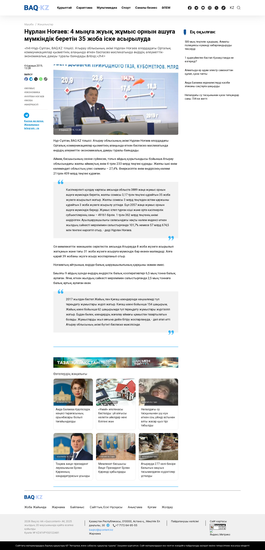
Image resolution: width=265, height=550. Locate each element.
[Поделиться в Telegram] (31, 79)
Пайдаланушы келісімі (185, 521)
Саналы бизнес (146, 7)
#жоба (28, 100)
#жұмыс (29, 88)
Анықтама (135, 507)
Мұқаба (29, 24)
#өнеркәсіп (31, 104)
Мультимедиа (107, 7)
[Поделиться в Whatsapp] (41, 79)
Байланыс (77, 507)
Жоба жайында (35, 507)
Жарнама (58, 507)
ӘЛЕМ (166, 7)
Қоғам (152, 507)
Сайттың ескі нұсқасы (106, 507)
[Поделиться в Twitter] (36, 79)
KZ (232, 7)
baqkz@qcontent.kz (101, 529)
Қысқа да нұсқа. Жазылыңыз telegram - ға (34, 125)
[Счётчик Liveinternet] (218, 526)
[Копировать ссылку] (45, 79)
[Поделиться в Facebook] (26, 79)
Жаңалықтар (45, 24)
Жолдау (167, 507)
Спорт (126, 7)
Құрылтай (64, 7)
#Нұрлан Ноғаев (34, 96)
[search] (239, 8)
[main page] (36, 8)
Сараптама (84, 7)
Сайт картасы (218, 521)
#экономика (32, 92)
